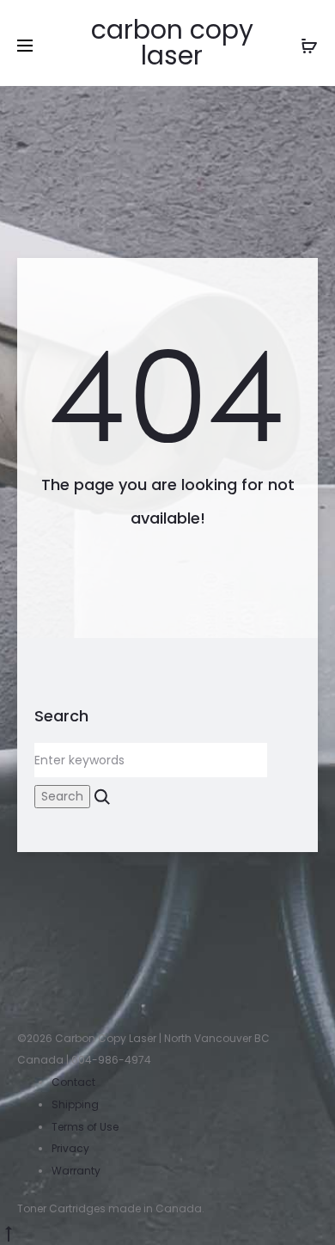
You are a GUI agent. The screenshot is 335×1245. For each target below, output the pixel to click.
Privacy (70, 1148)
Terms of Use (85, 1126)
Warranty (76, 1170)
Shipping (75, 1104)
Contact (73, 1082)
